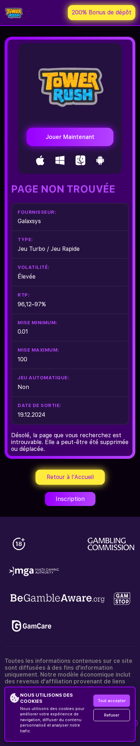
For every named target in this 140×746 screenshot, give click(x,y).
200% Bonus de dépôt (101, 12)
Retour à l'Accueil (70, 477)
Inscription (70, 499)
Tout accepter (112, 700)
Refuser (111, 715)
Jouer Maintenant (70, 137)
